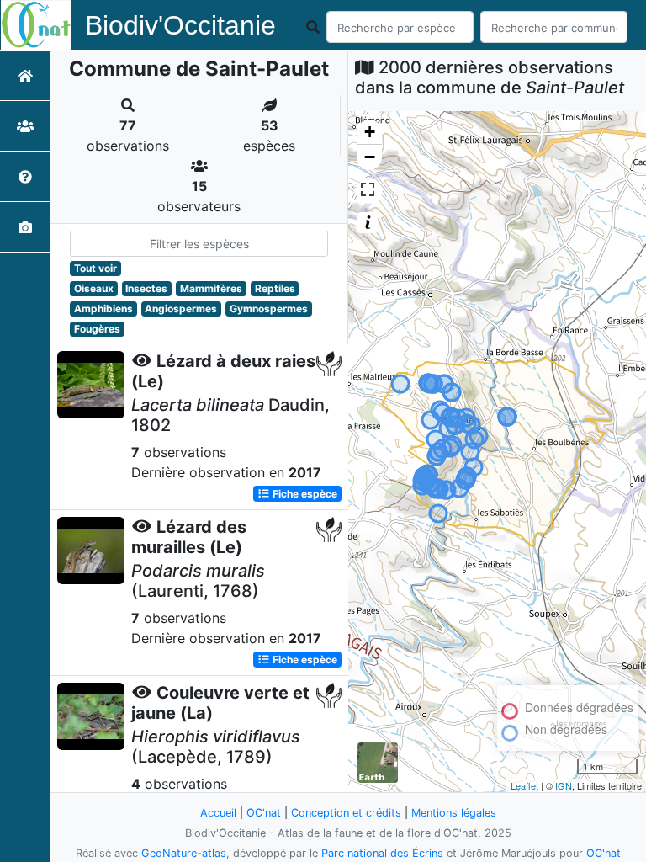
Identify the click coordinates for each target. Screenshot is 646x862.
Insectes (146, 288)
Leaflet (524, 785)
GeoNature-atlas (183, 853)
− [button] (369, 157)
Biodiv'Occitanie (180, 25)
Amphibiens (103, 308)
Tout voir (95, 268)
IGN (563, 785)
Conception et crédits (346, 812)
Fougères (97, 328)
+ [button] (369, 131)
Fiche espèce (303, 493)
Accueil (218, 812)
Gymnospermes (269, 308)
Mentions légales (453, 812)
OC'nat (263, 812)
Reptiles (275, 288)
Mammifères (211, 288)
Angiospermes (181, 308)
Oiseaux (94, 288)
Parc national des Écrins (382, 853)
